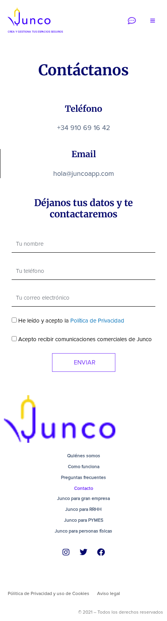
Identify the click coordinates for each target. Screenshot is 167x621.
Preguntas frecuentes (83, 477)
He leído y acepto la (71, 320)
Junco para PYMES (83, 520)
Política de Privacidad (97, 320)
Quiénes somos (83, 456)
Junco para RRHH (83, 509)
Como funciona (83, 467)
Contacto (83, 488)
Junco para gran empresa (83, 498)
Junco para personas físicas (83, 531)
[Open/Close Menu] (152, 21)
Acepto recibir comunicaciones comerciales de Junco (85, 339)
